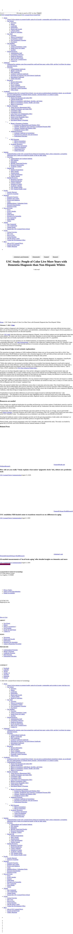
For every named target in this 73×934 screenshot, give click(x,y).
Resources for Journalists (11, 642)
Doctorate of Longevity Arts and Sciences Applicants (26, 741)
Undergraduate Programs (11, 650)
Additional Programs (16, 797)
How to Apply (15, 749)
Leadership (14, 692)
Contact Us (7, 631)
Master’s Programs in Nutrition (19, 789)
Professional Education (10, 656)
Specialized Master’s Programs (19, 786)
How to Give (3, 617)
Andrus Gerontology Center (18, 712)
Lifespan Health (63, 511)
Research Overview (12, 863)
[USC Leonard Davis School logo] (20, 15)
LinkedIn (6, 670)
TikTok (6, 671)
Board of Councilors (16, 698)
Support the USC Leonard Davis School (18, 895)
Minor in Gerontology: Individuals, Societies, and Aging (26, 767)
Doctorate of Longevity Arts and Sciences (26, 800)
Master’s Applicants (16, 736)
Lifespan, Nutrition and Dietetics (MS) (25, 794)
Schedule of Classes (16, 850)
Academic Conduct (16, 832)
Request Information (16, 747)
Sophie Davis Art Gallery (18, 714)
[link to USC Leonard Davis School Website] (15, 587)
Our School (7, 623)
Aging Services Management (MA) (21, 773)
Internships (14, 827)
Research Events (11, 872)
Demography (36, 257)
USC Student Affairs (16, 853)
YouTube (6, 674)
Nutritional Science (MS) (21, 795)
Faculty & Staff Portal (10, 630)
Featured (46, 257)
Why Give (10, 899)
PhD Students (14, 826)
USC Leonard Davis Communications (10, 475)
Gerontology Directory (17, 720)
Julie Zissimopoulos (22, 342)
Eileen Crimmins (7, 412)
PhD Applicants (15, 738)
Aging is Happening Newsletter (12, 644)
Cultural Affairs (15, 696)
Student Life (10, 834)
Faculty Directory (12, 858)
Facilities (13, 716)
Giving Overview (12, 898)
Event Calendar (11, 877)
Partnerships (14, 693)
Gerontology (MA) (16, 778)
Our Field (10, 700)
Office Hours (14, 755)
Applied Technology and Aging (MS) (21, 775)
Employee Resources (17, 722)
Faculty (6, 856)
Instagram (6, 676)
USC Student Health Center (18, 855)
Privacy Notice (8, 590)
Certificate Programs (9, 653)
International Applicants (17, 743)
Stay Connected (11, 883)
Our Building (11, 709)
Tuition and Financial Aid (18, 752)
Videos (9, 887)
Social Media (11, 885)
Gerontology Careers (16, 704)
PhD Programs (8, 654)
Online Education (16, 744)
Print (13, 325)
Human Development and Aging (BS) (21, 763)
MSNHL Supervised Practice (19, 829)
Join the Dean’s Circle (13, 904)
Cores (8, 867)
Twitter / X (7, 673)
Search (39, 13)
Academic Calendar (16, 851)
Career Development (20, 813)
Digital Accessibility (9, 593)
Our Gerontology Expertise (18, 706)
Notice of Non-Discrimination (12, 591)
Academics (7, 757)
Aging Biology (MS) (16, 784)
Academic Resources (17, 810)
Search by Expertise (12, 859)
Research (55, 257)
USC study (7, 334)
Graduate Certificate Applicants (19, 739)
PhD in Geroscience (20, 808)
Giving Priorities (11, 903)
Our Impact (14, 708)
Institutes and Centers (13, 864)
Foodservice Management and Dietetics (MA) (27, 791)
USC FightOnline (12, 891)
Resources (10, 746)
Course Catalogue (16, 848)
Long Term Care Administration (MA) (21, 779)
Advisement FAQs (19, 815)
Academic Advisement (20, 811)
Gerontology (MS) (16, 776)
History (6, 625)
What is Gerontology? (10, 626)
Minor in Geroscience (17, 770)
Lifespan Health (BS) (17, 765)
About (5, 684)
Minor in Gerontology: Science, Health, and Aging (25, 768)
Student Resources (12, 843)
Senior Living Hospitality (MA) (19, 783)
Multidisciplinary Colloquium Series (17, 869)
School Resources (12, 717)
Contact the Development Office (16, 906)
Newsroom (7, 637)
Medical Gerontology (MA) (18, 781)
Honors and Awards (9, 639)
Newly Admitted (15, 751)
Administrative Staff (16, 719)
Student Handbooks (16, 847)
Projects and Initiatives (13, 866)
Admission (7, 728)
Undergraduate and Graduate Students (21, 824)
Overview (13, 688)
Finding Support (15, 842)
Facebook (6, 668)
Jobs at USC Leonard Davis (18, 725)
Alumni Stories (15, 839)
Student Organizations (17, 835)
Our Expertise (7, 628)
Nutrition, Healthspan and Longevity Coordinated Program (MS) (32, 792)
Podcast (6, 677)
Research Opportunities (17, 831)
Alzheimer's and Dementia (21, 257)
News (8, 875)
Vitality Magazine (12, 912)
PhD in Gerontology (20, 807)
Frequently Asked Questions (19, 754)
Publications (7, 640)
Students (6, 818)
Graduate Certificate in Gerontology (24, 799)
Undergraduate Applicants (18, 735)
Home (1, 322)
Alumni (6, 888)
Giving (5, 896)
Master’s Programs (9, 651)
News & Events (8, 874)
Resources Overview (16, 845)
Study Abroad (15, 837)
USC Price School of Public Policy (27, 368)
